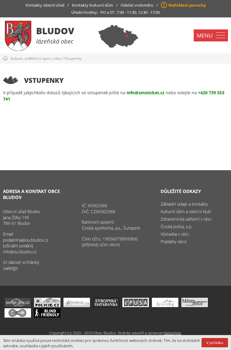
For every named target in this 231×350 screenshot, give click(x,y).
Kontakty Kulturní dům (92, 5)
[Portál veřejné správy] (17, 305)
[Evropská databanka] (106, 305)
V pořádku (214, 342)
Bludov (55, 31)
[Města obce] (194, 305)
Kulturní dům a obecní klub (186, 211)
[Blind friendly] (47, 316)
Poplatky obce (174, 241)
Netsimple (172, 333)
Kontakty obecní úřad (45, 5)
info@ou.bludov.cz (19, 252)
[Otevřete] (76, 305)
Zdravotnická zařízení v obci (186, 219)
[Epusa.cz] (135, 305)
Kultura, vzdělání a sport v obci (36, 58)
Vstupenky (73, 58)
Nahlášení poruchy (187, 5)
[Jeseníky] (165, 305)
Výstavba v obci (175, 234)
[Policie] (47, 305)
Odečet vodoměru (137, 5)
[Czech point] (17, 316)
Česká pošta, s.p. (176, 226)
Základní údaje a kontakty (184, 204)
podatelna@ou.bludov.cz (25, 240)
